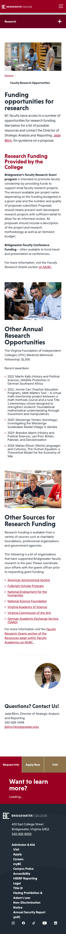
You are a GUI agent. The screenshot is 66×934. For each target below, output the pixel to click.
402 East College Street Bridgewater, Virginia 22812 (30, 826)
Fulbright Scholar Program (26, 586)
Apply (17, 854)
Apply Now (33, 764)
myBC (17, 864)
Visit (55, 764)
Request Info (11, 764)
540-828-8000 (22, 834)
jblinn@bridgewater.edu (22, 727)
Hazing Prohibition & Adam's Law (27, 895)
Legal (17, 883)
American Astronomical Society (29, 580)
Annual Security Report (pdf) (29, 914)
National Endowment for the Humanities (27, 593)
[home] (17, 6)
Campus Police (23, 869)
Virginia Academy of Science (27, 607)
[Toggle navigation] (61, 6)
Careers (18, 859)
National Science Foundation (27, 601)
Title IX (18, 888)
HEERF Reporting (25, 878)
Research (10, 21)
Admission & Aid (23, 845)
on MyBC (45, 267)
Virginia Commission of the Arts (29, 613)
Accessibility (21, 873)
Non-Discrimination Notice (27, 905)
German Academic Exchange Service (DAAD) (33, 620)
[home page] (25, 815)
